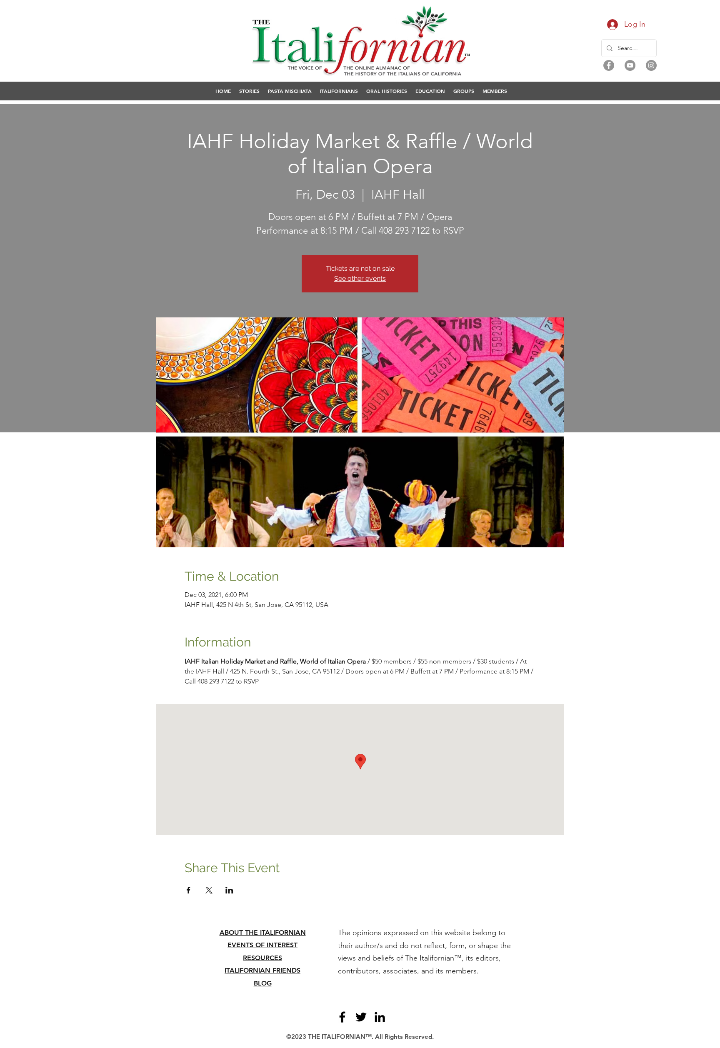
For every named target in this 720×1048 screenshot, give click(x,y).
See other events (360, 278)
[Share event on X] (209, 890)
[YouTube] (630, 65)
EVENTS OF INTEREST (263, 945)
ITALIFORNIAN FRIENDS (262, 970)
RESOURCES (262, 958)
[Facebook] (608, 65)
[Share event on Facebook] (188, 890)
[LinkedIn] (379, 1017)
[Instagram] (651, 65)
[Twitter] (361, 1017)
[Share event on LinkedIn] (229, 890)
